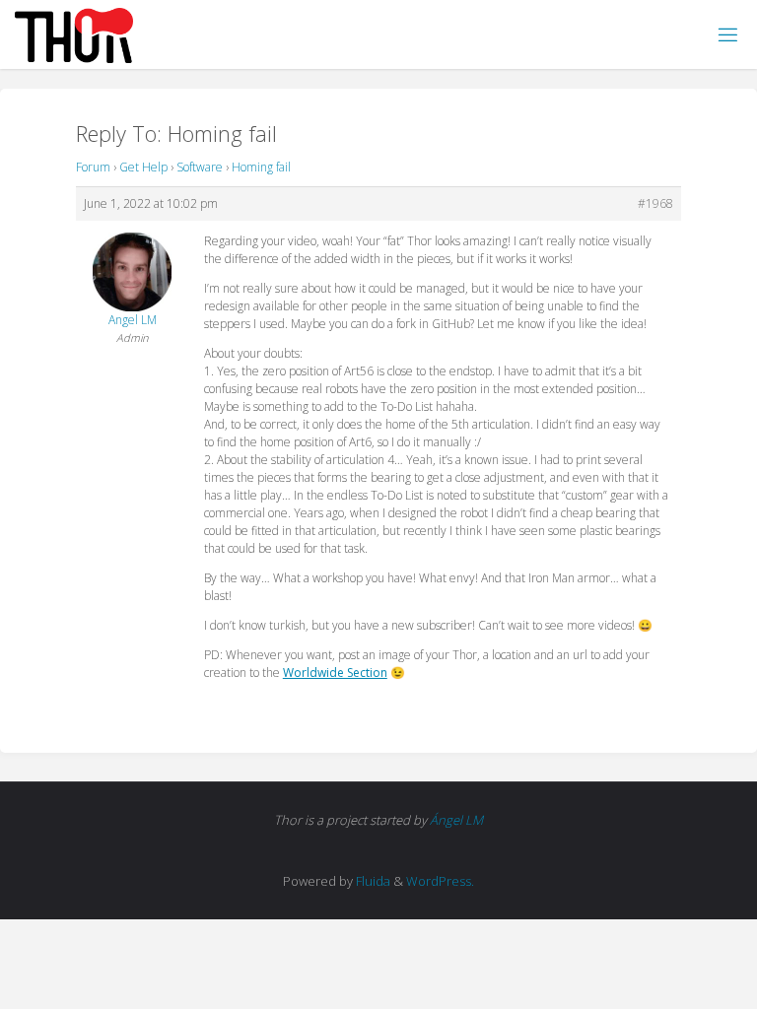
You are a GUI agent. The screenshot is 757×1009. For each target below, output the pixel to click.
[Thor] (73, 34)
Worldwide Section (335, 672)
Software (199, 167)
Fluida (371, 881)
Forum (93, 167)
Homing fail (261, 167)
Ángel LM (456, 820)
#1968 (655, 203)
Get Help (143, 167)
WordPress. (440, 881)
